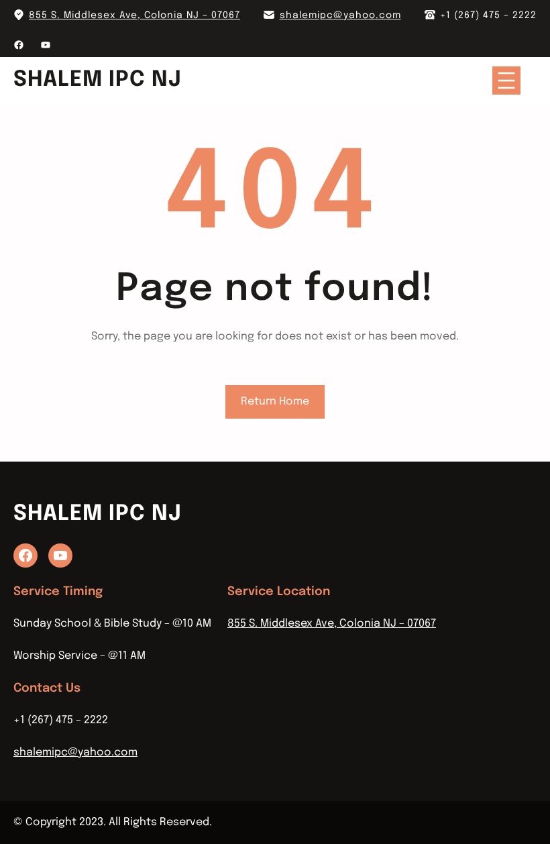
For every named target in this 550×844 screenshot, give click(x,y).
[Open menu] (506, 80)
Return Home (275, 401)
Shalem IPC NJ (97, 80)
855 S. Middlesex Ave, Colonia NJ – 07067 (134, 15)
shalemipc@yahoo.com (340, 15)
